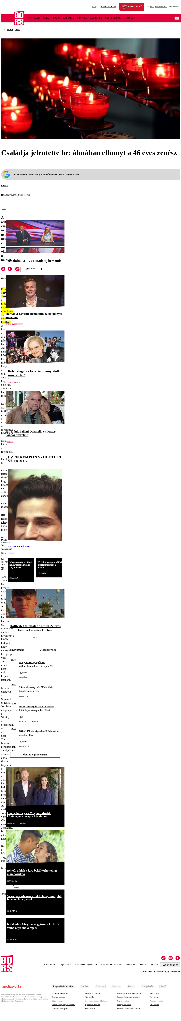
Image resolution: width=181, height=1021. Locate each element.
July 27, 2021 (3, 566)
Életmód (68, 18)
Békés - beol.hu (57, 1001)
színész (11, 553)
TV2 (35, 268)
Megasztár (12, 939)
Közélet (84, 986)
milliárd (13, 578)
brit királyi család (28, 722)
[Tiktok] (163, 958)
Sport (57, 18)
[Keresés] (176, 18)
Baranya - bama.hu (58, 997)
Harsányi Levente (14, 324)
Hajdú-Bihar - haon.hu (92, 1005)
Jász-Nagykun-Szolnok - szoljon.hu (129, 993)
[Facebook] (177, 958)
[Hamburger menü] (7, 18)
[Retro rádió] (125, 7)
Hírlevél (154, 964)
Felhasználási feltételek (111, 964)
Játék (94, 7)
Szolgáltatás (147, 986)
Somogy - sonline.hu (124, 1005)
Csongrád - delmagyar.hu (60, 1009)
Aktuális (34, 18)
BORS (10, 29)
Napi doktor (113, 18)
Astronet (96, 18)
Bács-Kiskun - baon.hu (60, 993)
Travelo (82, 18)
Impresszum (65, 964)
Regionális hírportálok (63, 986)
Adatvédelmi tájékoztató (86, 964)
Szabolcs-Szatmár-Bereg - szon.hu (128, 1009)
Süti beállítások (170, 965)
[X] (3, 269)
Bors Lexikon (108, 7)
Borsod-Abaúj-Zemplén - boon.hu (63, 1005)
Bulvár (131, 986)
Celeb (17, 29)
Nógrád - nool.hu (123, 1001)
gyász (4, 209)
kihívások (12, 911)
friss (4, 185)
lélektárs (42, 573)
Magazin (116, 986)
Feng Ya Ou (24, 746)
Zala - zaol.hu (154, 1005)
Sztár (46, 18)
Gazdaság (100, 986)
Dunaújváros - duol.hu (92, 993)
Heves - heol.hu (90, 1009)
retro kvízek (14, 383)
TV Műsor (129, 18)
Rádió (163, 986)
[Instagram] (170, 958)
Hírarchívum (49, 964)
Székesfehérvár (158, 7)
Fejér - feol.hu (89, 997)
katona (35, 638)
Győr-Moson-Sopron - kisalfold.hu (96, 1001)
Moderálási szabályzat (136, 964)
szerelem (10, 442)
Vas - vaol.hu (154, 997)
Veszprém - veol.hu (156, 1001)
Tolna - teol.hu (154, 993)
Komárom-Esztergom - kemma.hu (128, 997)
